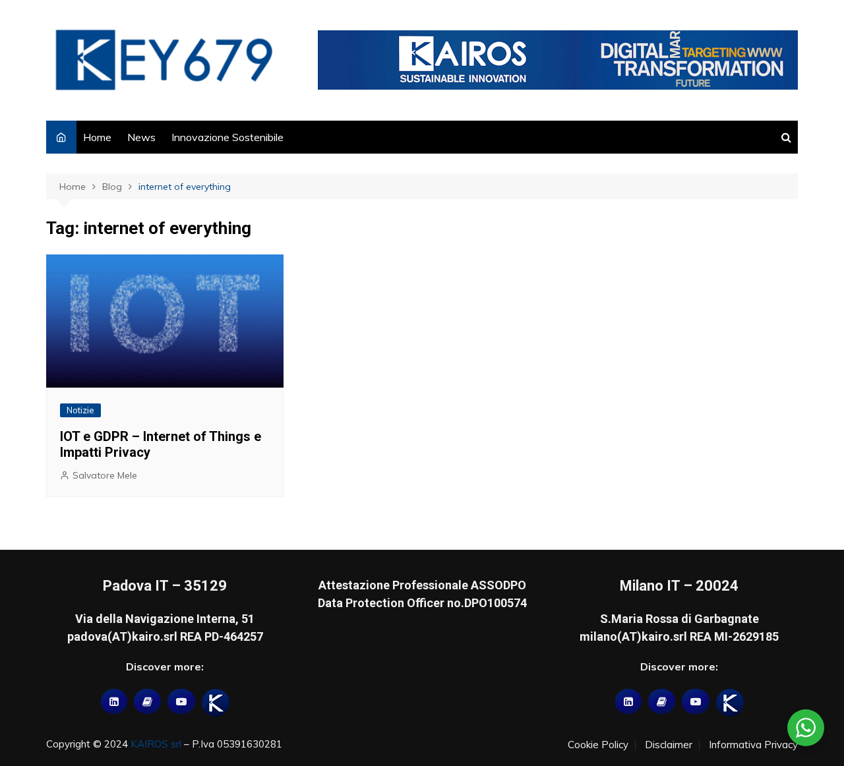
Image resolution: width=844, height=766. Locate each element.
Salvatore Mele (105, 475)
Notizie (80, 410)
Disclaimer (668, 745)
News (141, 137)
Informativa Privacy (753, 745)
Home (97, 137)
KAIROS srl (156, 744)
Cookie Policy (598, 745)
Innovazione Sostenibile (227, 137)
